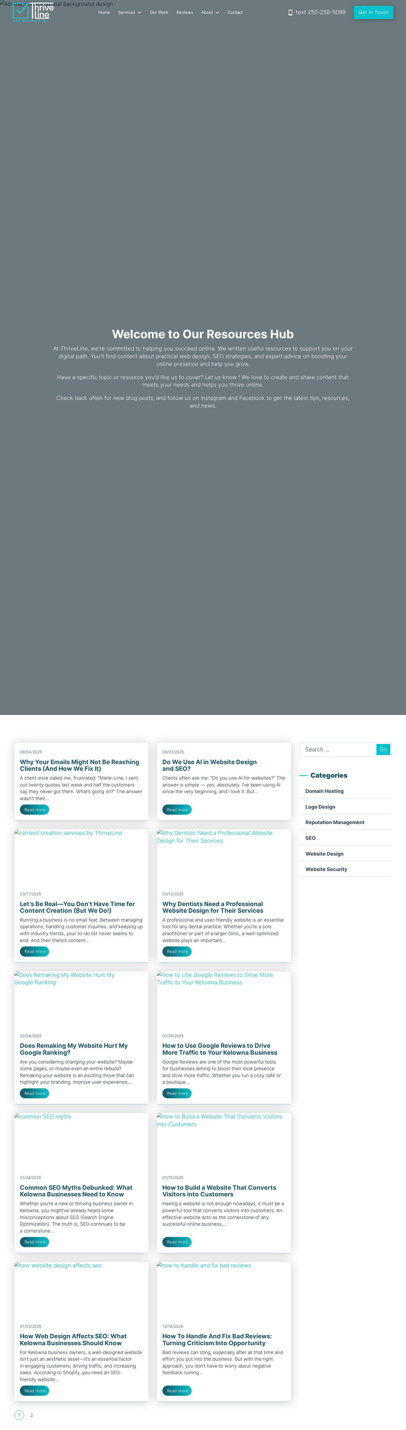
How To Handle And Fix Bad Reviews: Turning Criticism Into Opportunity (217, 1339)
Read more (35, 809)
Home (104, 12)
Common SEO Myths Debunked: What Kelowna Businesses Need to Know (76, 1191)
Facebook (252, 398)
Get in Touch (374, 12)
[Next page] (44, 1415)
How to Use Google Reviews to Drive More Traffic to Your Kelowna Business (219, 1049)
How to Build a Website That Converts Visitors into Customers (219, 1191)
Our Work (159, 12)
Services (126, 12)
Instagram (213, 398)
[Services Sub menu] (140, 12)
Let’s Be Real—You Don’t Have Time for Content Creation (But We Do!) (77, 907)
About (207, 12)
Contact (235, 12)
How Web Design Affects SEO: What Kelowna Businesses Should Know (73, 1339)
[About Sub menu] (217, 12)
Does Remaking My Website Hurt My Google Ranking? (74, 1049)
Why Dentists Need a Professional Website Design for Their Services (212, 907)
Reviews (184, 12)
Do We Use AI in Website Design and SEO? (209, 765)
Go (383, 749)
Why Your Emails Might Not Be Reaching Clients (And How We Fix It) (79, 765)
